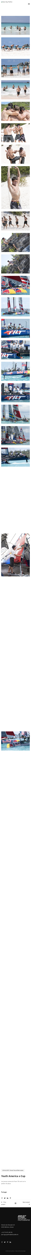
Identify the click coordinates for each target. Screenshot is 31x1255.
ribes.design (23, 1250)
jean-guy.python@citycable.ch (9, 1234)
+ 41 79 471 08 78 (6, 1232)
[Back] (15, 1203)
